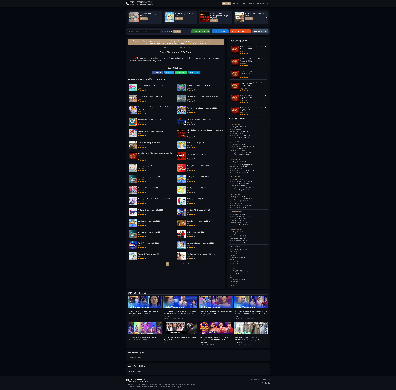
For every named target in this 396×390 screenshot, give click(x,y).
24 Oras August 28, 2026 (196, 232)
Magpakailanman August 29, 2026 (150, 96)
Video (169, 31)
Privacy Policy (255, 379)
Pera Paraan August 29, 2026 (197, 188)
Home (227, 4)
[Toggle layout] (267, 4)
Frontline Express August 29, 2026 (199, 154)
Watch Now (144, 18)
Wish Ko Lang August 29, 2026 (198, 143)
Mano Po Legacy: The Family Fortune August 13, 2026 (253, 60)
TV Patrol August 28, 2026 (196, 199)
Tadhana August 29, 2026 (147, 166)
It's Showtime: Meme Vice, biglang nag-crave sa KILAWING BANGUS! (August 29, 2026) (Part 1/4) (251, 313)
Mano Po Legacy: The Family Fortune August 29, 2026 (155, 154)
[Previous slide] (129, 18)
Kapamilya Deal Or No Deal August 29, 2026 (202, 96)
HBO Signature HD (241, 31)
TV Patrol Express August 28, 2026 (150, 210)
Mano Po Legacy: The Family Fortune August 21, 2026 (253, 48)
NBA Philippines (202, 31)
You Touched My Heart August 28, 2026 (201, 254)
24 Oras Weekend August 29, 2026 (150, 131)
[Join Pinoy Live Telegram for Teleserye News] (266, 383)
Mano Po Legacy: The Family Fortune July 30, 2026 (253, 84)
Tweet (170, 72)
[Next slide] (266, 18)
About (261, 4)
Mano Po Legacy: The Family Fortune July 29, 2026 (253, 72)
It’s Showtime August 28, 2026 (149, 221)
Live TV (237, 4)
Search (177, 31)
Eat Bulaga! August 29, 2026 (148, 188)
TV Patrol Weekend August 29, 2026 (199, 119)
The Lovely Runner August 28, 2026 (150, 254)
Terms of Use (266, 379)
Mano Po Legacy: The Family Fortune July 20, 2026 (253, 109)
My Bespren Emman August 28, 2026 (151, 232)
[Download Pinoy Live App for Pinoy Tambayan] (269, 383)
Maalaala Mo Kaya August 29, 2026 (150, 85)
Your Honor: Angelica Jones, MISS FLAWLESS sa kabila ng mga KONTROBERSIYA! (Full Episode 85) (215, 340)
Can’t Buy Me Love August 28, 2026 (199, 221)
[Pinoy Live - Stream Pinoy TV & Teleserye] (139, 5)
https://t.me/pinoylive (199, 43)
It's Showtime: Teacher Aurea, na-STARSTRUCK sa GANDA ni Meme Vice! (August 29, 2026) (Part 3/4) (180, 313)
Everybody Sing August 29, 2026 (198, 85)
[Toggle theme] (269, 4)
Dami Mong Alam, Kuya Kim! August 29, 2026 (154, 199)
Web (162, 31)
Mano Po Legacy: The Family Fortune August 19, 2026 (253, 96)
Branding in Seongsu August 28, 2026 (200, 243)
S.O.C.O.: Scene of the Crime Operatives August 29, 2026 (205, 131)
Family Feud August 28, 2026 (148, 243)
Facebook (158, 72)
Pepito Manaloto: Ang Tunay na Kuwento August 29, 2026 (155, 108)
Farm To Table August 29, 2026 (149, 143)
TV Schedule (249, 4)
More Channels (261, 31)
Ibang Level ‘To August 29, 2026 (149, 119)
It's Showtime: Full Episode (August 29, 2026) (143, 337)
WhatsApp (182, 72)
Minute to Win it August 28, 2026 (198, 210)
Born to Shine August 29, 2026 (198, 166)
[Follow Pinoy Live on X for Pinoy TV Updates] (262, 383)
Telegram (195, 72)
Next (189, 264)
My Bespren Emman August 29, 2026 (151, 177)
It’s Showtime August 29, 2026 (198, 177)
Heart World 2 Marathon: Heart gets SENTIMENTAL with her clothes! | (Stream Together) (249, 340)
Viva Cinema (221, 31)
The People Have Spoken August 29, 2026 (202, 108)
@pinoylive (146, 41)
